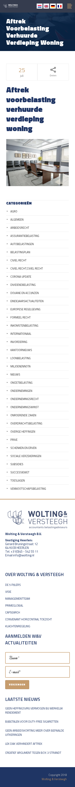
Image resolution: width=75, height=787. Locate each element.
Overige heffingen (22, 431)
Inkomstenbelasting (24, 325)
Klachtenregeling (17, 626)
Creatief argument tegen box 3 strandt (33, 752)
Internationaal (20, 334)
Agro (13, 211)
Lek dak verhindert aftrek (23, 743)
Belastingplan (20, 252)
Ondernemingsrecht (24, 399)
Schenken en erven (23, 448)
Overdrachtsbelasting (26, 423)
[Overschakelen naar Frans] (59, 6)
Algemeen (17, 219)
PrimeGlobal (14, 605)
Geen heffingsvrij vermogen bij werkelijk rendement (34, 710)
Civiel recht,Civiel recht (26, 268)
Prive (14, 440)
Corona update (20, 277)
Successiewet (19, 472)
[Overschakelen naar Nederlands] (39, 6)
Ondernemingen (21, 391)
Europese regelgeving (25, 309)
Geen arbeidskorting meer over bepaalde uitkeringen (34, 732)
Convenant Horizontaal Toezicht (28, 619)
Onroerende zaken (23, 415)
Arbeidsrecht (19, 228)
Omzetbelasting (21, 383)
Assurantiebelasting (24, 236)
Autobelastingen (22, 244)
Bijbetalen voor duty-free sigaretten (31, 721)
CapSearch (12, 612)
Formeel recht (20, 317)
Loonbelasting (20, 358)
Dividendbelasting (23, 285)
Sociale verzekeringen (25, 456)
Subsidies (16, 464)
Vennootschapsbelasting (28, 489)
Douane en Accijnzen (24, 293)
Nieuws (15, 374)
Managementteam (17, 598)
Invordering (18, 342)
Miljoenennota (20, 366)
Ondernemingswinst (24, 407)
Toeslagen (17, 480)
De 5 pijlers (13, 585)
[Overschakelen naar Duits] (53, 6)
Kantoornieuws (21, 350)
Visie (8, 591)
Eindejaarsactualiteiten (27, 301)
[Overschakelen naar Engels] (46, 6)
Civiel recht (18, 260)
